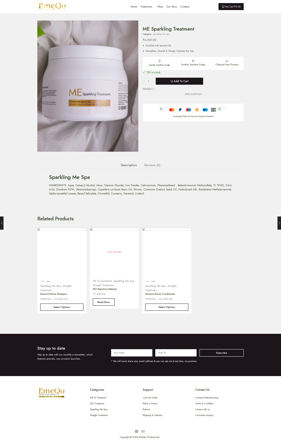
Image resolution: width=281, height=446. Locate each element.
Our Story (171, 6)
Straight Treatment (103, 285)
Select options (61, 307)
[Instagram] (136, 431)
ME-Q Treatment (102, 281)
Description (129, 165)
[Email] (143, 431)
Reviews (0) (152, 165)
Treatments (146, 6)
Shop (160, 6)
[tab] (129, 165)
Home (133, 6)
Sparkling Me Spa (161, 34)
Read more (103, 302)
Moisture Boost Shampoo (53, 294)
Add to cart (181, 81)
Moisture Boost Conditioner (160, 294)
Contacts (184, 6)
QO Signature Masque (105, 289)
